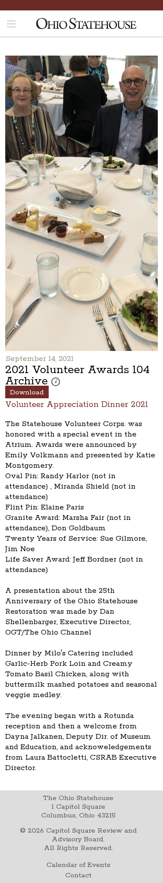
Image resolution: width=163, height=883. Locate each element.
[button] (55, 381)
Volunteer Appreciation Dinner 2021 (76, 404)
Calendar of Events (78, 865)
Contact (78, 875)
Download (27, 392)
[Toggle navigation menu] (11, 24)
